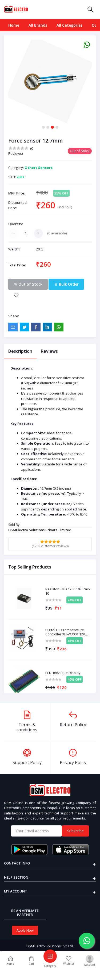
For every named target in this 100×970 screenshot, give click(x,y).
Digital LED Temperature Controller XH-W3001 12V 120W (65, 632)
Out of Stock (29, 284)
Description (20, 351)
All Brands (38, 25)
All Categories (69, 25)
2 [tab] (48, 127)
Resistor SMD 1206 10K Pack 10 (67, 591)
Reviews (49, 351)
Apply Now (25, 930)
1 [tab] (43, 127)
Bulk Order (68, 284)
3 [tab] (52, 127)
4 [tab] (57, 127)
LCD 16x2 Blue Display (63, 673)
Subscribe (75, 830)
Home (13, 25)
